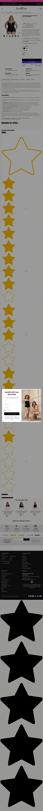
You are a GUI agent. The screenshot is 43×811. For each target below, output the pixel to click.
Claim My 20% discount (11, 413)
